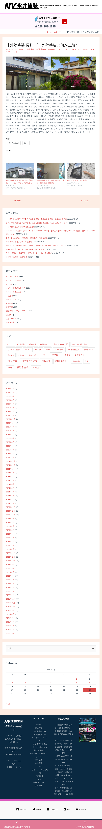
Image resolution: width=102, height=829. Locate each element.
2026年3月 (10, 408)
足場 (86, 361)
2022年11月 (10, 557)
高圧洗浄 (36, 368)
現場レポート (11, 319)
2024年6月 (10, 484)
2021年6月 (10, 622)
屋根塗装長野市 (61, 361)
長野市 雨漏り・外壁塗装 (77, 180)
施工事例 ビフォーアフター (17, 311)
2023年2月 (10, 545)
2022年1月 (10, 595)
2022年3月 (10, 587)
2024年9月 (10, 473)
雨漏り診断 (10, 322)
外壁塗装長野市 (29, 361)
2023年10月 (10, 515)
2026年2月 (10, 412)
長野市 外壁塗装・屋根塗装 (16, 257)
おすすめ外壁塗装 (13, 350)
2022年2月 (10, 591)
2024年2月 (10, 500)
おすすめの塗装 (61, 344)
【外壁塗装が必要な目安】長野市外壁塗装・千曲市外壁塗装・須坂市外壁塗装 (36, 219)
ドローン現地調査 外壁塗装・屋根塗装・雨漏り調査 (27, 238)
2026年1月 (10, 415)
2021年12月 (10, 599)
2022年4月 (10, 584)
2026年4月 (10, 404)
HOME (38, 725)
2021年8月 (10, 614)
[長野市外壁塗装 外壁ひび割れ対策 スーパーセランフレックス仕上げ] (20, 171)
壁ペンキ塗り (33, 355)
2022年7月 (10, 572)
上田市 (48, 350)
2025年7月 (10, 435)
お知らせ (9, 284)
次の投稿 (86, 201)
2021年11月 (10, 603)
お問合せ (38, 786)
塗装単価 (10, 355)
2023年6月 (10, 530)
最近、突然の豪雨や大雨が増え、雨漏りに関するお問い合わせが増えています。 (37, 223)
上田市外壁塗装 (73, 350)
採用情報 (39, 776)
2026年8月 (10, 389)
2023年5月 (10, 534)
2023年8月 (10, 523)
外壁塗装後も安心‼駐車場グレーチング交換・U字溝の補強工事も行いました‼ (36, 245)
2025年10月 (10, 423)
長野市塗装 (22, 367)
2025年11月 (10, 419)
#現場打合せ (44, 344)
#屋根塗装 (32, 344)
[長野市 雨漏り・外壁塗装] (81, 171)
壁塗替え (56, 355)
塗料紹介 (38, 760)
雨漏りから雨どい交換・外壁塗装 (20, 242)
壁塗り (45, 355)
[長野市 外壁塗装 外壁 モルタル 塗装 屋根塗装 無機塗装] (51, 171)
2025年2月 (10, 454)
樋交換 (8, 315)
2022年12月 (10, 553)
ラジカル (38, 350)
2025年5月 (10, 442)
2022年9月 (10, 565)
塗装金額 (21, 355)
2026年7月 (10, 392)
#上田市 (10, 344)
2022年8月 (10, 568)
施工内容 (38, 728)
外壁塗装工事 (11, 300)
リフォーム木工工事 (14, 292)
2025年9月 (10, 427)
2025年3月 (10, 450)
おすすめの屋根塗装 (79, 344)
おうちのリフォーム (14, 280)
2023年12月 (10, 507)
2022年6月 (10, 576)
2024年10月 (10, 469)
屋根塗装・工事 (40, 735)
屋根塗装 (9, 303)
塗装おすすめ (88, 350)
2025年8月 (10, 431)
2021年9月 (10, 610)
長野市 (9, 368)
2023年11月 (10, 511)
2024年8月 (10, 477)
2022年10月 (10, 561)
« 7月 (8, 704)
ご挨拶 (39, 767)
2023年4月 (10, 538)
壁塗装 (67, 355)
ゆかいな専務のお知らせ (15, 288)
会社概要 (38, 763)
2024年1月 (10, 503)
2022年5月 (10, 580)
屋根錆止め (77, 361)
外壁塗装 (9, 296)
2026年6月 (10, 396)
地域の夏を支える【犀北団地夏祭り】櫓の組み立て (26, 249)
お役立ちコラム (38, 782)
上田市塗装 (59, 350)
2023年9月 (10, 519)
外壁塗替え (79, 355)
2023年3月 (10, 542)
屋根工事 (9, 307)
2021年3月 (10, 633)
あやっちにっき (12, 277)
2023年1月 (10, 549)
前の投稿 (16, 201)
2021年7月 (10, 618)
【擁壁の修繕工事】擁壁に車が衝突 (20, 227)
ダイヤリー (38, 779)
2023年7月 (10, 526)
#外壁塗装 (21, 344)
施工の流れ (38, 750)
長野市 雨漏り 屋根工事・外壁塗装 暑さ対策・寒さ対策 (29, 253)
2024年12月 (10, 461)
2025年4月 (10, 446)
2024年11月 (10, 465)
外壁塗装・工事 (40, 731)
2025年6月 (10, 438)
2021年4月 (10, 629)
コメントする (12, 52)
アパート (28, 350)
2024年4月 (10, 492)
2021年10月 (10, 607)
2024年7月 (10, 480)
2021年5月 (10, 626)
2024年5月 (10, 488)
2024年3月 (10, 496)
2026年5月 (10, 400)
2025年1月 (10, 457)
